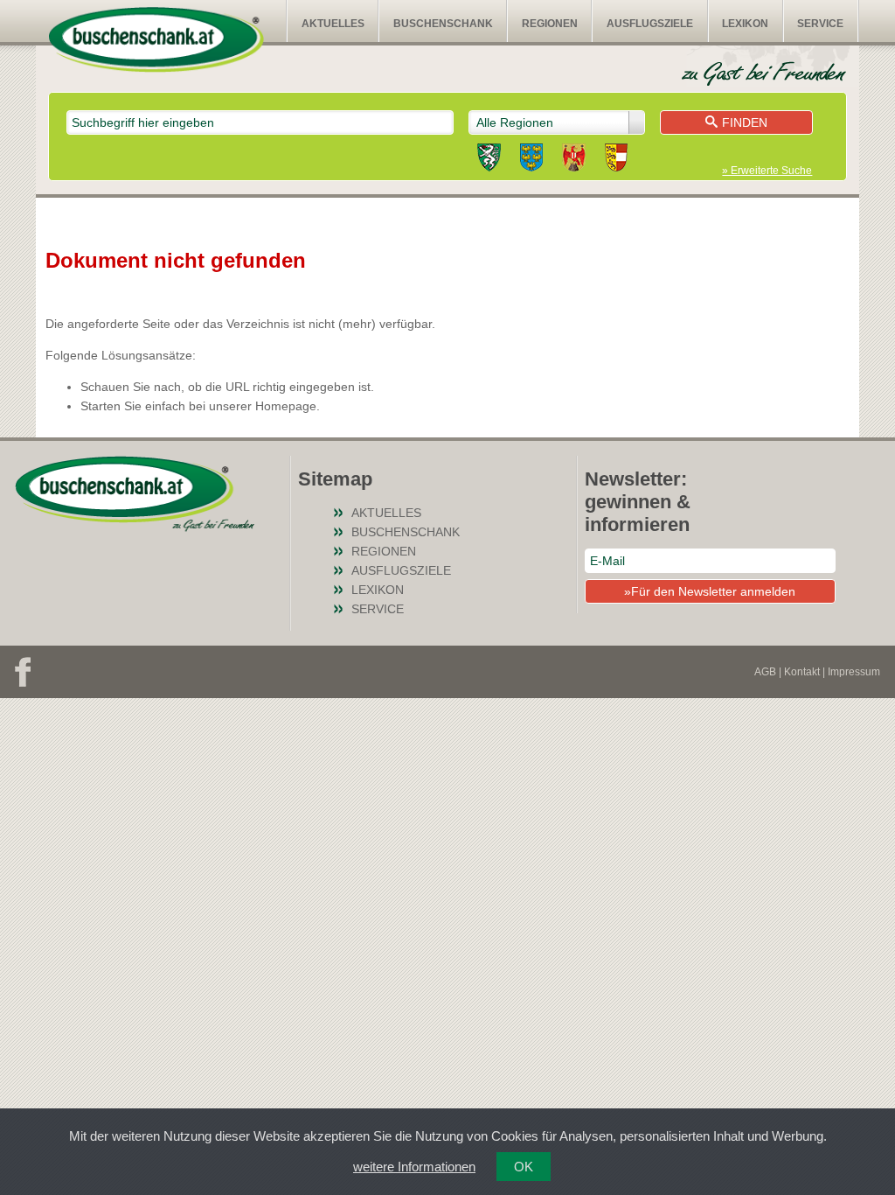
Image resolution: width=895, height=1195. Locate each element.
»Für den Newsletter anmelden (709, 591)
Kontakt (802, 672)
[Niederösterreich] (531, 160)
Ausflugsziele (650, 23)
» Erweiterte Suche (767, 170)
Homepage (285, 406)
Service (820, 23)
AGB (765, 672)
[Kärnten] (616, 160)
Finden (744, 122)
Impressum (854, 672)
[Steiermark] (489, 160)
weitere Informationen (414, 1166)
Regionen (550, 23)
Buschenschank (443, 23)
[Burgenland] (574, 160)
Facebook (23, 672)
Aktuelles (333, 23)
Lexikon (745, 23)
